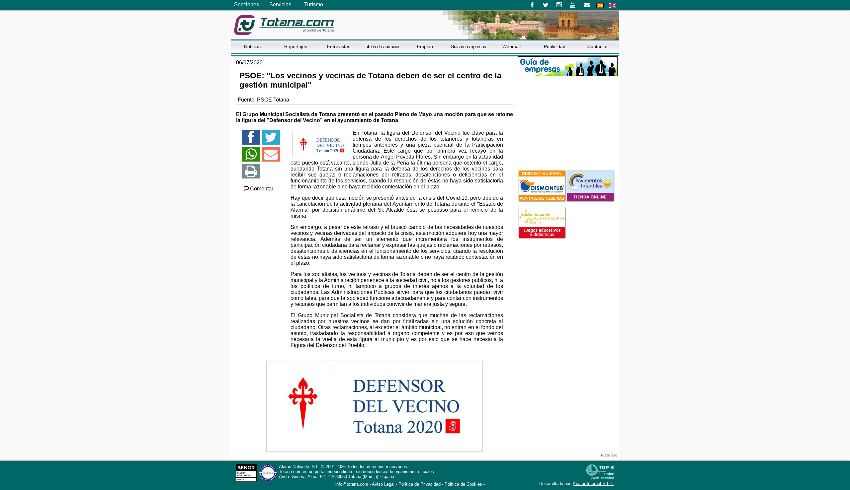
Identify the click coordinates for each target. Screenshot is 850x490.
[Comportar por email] (271, 157)
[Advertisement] (568, 122)
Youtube (573, 5)
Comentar (261, 188)
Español (600, 5)
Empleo (425, 46)
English (612, 5)
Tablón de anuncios (382, 46)
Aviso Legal (383, 484)
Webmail (511, 46)
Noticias (252, 46)
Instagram (559, 5)
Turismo (313, 4)
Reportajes (295, 46)
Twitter (545, 5)
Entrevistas (338, 46)
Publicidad (554, 46)
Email (587, 5)
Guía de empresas (468, 46)
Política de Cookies (463, 484)
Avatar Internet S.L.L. (593, 483)
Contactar (597, 46)
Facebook (532, 5)
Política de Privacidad (419, 484)
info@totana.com (351, 484)
